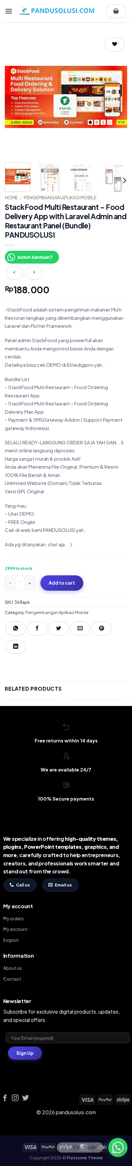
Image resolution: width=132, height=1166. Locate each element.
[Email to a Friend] (80, 628)
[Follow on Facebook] (5, 1098)
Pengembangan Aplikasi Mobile (60, 197)
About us (12, 968)
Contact (12, 979)
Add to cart (62, 583)
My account (15, 929)
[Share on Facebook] (37, 628)
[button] (8, 11)
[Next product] (14, 273)
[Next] (116, 97)
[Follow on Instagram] (15, 1098)
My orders (13, 918)
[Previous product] (34, 273)
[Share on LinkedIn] (15, 647)
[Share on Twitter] (58, 628)
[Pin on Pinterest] (101, 628)
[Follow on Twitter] (25, 1098)
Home (11, 197)
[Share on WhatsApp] (15, 628)
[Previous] (15, 97)
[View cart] (116, 11)
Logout (11, 940)
